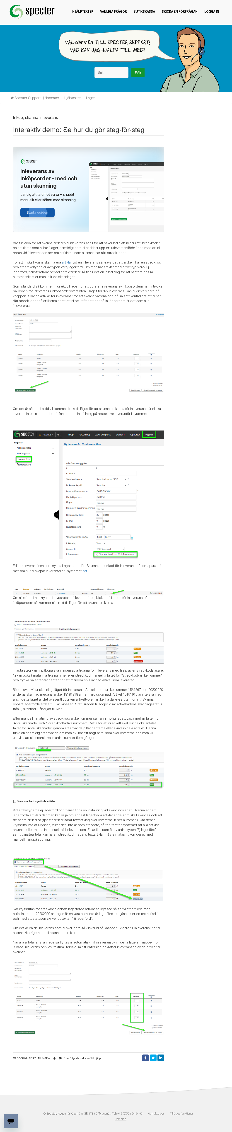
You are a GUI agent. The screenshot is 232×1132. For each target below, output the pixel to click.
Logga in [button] (211, 12)
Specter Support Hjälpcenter (36, 98)
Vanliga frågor (113, 12)
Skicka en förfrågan (180, 12)
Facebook (145, 1058)
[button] (54, 1058)
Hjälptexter (82, 12)
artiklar (67, 262)
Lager (90, 98)
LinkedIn (160, 1058)
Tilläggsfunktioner (181, 1113)
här (84, 571)
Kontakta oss (156, 1113)
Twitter (153, 1058)
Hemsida (120, 1119)
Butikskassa (144, 12)
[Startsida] (32, 19)
